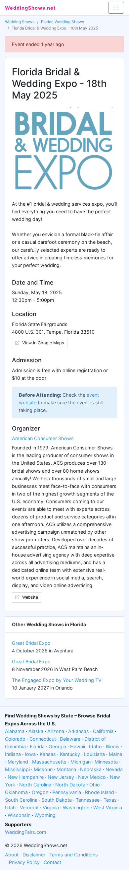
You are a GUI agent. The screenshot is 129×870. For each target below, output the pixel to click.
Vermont (29, 807)
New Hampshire (26, 777)
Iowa (30, 754)
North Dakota (70, 784)
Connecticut (42, 739)
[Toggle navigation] (116, 8)
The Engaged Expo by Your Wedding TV (57, 680)
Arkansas (78, 731)
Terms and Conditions (73, 854)
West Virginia (107, 807)
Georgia (57, 746)
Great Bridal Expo (31, 643)
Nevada (114, 769)
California (103, 731)
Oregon (40, 792)
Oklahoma (16, 792)
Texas (110, 800)
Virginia (51, 807)
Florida (37, 746)
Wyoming (45, 815)
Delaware (70, 739)
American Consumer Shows (43, 438)
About (12, 854)
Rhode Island (99, 792)
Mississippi (17, 769)
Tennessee (88, 800)
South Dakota (56, 800)
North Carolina (35, 784)
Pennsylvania (66, 792)
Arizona (55, 731)
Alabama (14, 731)
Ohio (94, 784)
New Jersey (61, 777)
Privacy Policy (24, 862)
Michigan (80, 762)
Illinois (112, 746)
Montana (66, 769)
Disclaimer (33, 854)
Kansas (48, 754)
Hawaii (77, 746)
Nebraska (91, 769)
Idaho (95, 746)
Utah (10, 807)
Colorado (15, 739)
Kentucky (70, 754)
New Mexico (92, 777)
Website (29, 597)
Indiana (13, 754)
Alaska (35, 731)
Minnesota (106, 762)
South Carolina (21, 800)
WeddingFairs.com (25, 832)
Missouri (43, 769)
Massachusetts (49, 762)
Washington (76, 807)
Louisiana (94, 754)
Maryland (18, 762)
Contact (52, 862)
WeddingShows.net (30, 8)
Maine (115, 754)
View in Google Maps (42, 342)
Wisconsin (19, 815)
